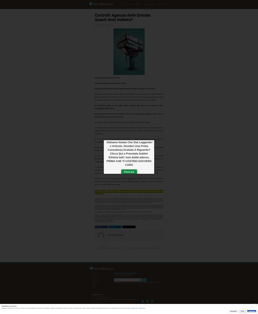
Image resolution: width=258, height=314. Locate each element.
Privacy (249, 312)
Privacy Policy (142, 308)
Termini (252, 312)
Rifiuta (242, 311)
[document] (129, 157)
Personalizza (233, 311)
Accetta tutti (252, 311)
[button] (152, 142)
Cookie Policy (134, 308)
